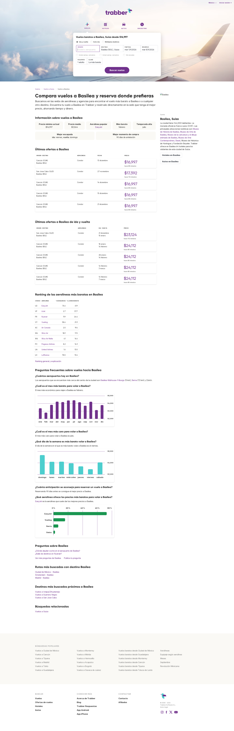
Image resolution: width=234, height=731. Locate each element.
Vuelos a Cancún (42, 654)
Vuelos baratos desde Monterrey (132, 658)
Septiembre (165, 662)
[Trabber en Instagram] (162, 713)
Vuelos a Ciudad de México (47, 650)
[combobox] (88, 48)
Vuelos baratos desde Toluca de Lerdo (135, 670)
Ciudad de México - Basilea (47, 572)
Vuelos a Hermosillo (85, 658)
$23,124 (130, 234)
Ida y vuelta (83, 42)
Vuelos (38, 698)
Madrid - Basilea (42, 578)
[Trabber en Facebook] (166, 713)
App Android (83, 710)
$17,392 (130, 173)
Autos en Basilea (170, 161)
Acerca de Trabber (86, 698)
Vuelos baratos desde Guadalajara (133, 654)
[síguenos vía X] (171, 713)
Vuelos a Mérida (84, 654)
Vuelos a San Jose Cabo (46, 597)
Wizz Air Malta (47, 339)
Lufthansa (45, 355)
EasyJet (98, 127)
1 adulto (81, 62)
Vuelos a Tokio (41, 666)
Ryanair (45, 317)
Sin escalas (130, 55)
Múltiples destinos (112, 42)
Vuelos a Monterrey (85, 650)
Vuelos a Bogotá (84, 666)
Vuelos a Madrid (42, 662)
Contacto (123, 698)
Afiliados (122, 702)
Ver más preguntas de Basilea (48, 558)
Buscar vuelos (117, 70)
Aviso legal (164, 707)
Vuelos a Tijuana (42, 658)
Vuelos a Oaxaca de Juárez (89, 670)
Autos (38, 710)
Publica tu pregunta (72, 558)
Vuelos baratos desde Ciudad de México (136, 650)
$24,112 (130, 245)
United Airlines (47, 349)
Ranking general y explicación (48, 361)
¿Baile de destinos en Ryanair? (48, 554)
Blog (79, 702)
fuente (162, 115)
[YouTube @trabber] (175, 713)
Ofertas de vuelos (44, 702)
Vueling (45, 322)
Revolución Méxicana (169, 666)
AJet (43, 311)
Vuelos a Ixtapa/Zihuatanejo (47, 592)
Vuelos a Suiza (41, 611)
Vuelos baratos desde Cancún (131, 662)
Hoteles (39, 706)
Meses (163, 658)
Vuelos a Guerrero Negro (46, 594)
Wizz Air (45, 333)
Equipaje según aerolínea (171, 654)
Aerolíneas (165, 650)
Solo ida (96, 42)
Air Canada (46, 328)
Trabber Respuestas (87, 706)
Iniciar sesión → (225, 3)
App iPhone (82, 714)
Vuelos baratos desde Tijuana (131, 666)
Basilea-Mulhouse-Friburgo (113, 380)
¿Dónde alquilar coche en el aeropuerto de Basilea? (57, 551)
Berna (134, 380)
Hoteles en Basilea (171, 155)
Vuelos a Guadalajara (44, 670)
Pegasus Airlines (48, 344)
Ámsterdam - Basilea (44, 575)
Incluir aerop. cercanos (87, 55)
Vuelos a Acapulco (85, 662)
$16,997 (130, 162)
